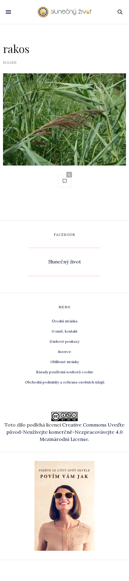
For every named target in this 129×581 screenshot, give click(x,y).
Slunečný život (64, 262)
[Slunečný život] (64, 12)
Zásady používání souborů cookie (64, 372)
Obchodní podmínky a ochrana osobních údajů (64, 382)
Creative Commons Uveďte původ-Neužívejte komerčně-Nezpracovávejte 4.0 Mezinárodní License (65, 432)
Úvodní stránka (64, 321)
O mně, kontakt (64, 331)
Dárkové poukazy (65, 341)
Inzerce (64, 351)
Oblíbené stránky (64, 361)
